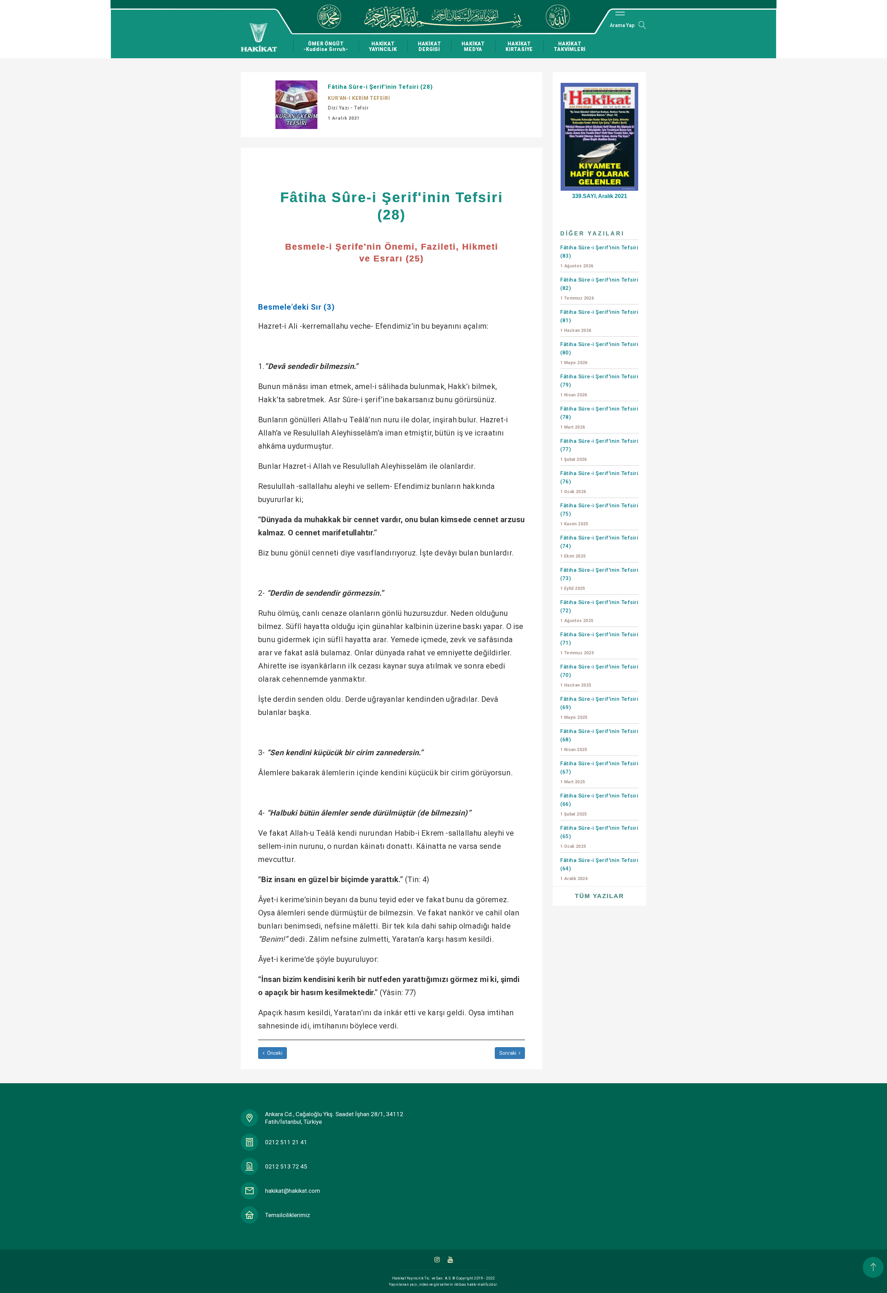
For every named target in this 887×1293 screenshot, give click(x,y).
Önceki (274, 1053)
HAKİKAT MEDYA (473, 46)
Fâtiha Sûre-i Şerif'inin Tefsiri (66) (599, 805)
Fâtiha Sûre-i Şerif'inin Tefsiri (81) (599, 321)
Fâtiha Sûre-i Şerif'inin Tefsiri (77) (599, 450)
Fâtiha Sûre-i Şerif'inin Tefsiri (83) (599, 256)
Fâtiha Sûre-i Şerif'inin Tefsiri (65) (599, 837)
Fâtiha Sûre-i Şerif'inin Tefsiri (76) (599, 482)
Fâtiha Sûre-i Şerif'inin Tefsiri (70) (599, 676)
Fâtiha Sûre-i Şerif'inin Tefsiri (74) (599, 547)
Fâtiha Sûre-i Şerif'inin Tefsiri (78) (599, 418)
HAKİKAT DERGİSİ (429, 46)
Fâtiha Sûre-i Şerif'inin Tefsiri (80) (599, 353)
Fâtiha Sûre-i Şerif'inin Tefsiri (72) (599, 611)
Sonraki (508, 1053)
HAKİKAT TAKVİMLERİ (570, 46)
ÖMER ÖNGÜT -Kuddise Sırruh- (326, 46)
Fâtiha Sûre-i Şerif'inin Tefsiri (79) (599, 385)
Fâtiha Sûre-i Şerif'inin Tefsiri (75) (599, 514)
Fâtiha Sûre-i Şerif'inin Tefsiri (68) (599, 740)
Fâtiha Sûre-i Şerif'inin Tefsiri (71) (599, 643)
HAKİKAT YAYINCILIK (383, 46)
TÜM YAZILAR (599, 896)
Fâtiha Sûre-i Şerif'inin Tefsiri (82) (599, 289)
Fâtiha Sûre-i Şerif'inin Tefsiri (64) (599, 869)
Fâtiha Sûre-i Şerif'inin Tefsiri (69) (599, 708)
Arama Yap (622, 25)
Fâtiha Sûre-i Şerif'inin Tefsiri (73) (599, 579)
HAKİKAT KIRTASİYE (519, 46)
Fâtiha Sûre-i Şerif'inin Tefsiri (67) (599, 772)
